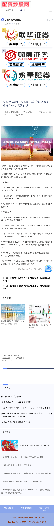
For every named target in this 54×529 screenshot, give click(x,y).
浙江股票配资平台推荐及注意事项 (16, 402)
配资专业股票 (26, 508)
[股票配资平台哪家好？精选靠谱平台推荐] (9, 445)
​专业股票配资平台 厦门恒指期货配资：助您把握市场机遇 (27, 473)
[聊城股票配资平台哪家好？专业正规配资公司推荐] (13, 311)
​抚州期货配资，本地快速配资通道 (17, 465)
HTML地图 (40, 517)
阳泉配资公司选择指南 (11, 396)
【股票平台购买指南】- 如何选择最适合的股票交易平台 (26, 407)
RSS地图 (32, 517)
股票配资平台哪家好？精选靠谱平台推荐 (35, 445)
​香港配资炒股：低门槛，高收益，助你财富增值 (23, 481)
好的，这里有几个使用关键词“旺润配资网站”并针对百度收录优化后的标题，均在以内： (27, 415)
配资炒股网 (8, 508)
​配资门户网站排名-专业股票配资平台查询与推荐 (23, 457)
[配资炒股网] (16, 4)
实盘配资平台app (44, 509)
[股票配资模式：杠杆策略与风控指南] (40, 313)
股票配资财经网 (33, 522)
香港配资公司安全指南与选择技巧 (16, 422)
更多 (49, 19)
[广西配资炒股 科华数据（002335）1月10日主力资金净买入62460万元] (13, 341)
